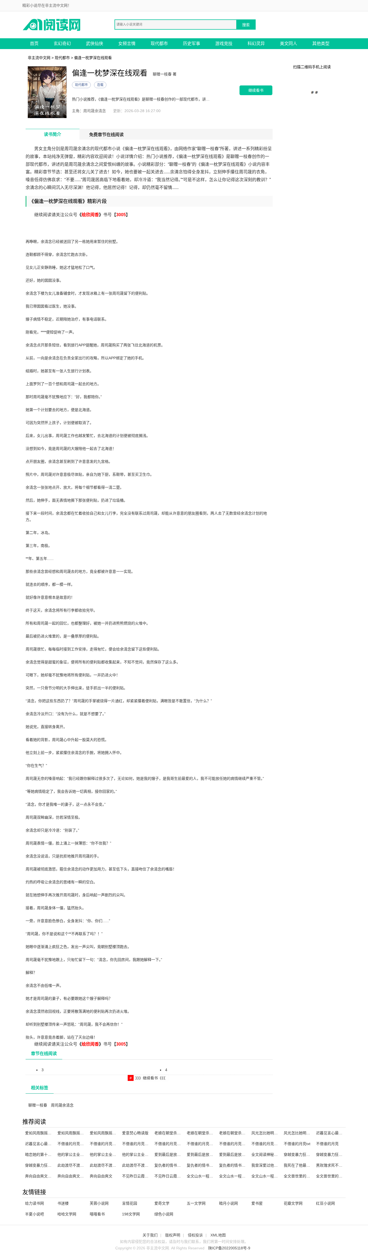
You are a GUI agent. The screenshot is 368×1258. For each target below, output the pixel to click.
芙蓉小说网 (99, 1203)
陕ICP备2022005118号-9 (229, 1248)
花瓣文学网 (293, 1203)
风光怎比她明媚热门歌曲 (272, 1133)
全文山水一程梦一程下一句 (241, 1176)
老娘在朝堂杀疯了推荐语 (240, 1133)
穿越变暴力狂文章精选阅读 (306, 1154)
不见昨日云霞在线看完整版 (177, 1176)
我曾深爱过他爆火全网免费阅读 (277, 1165)
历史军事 (191, 43)
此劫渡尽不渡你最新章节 (143, 1165)
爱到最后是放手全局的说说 (177, 1154)
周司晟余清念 (62, 1105)
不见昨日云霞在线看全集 (143, 1176)
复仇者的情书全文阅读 (173, 1165)
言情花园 (129, 1203)
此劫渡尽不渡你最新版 (76, 1165)
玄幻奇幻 (62, 43)
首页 (34, 43)
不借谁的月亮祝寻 (234, 1144)
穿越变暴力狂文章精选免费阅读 (51, 1165)
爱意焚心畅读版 (135, 1133)
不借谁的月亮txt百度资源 (175, 1144)
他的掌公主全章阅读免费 (143, 1154)
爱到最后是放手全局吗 (205, 1154)
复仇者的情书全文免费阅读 (241, 1165)
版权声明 (172, 1235)
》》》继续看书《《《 (150, 1078)
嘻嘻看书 (97, 1214)
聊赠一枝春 (37, 1105)
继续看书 (255, 90)
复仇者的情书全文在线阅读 (209, 1165)
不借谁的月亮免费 (266, 1144)
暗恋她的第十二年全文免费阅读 (51, 1154)
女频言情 (127, 43)
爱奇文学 (161, 1203)
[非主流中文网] (52, 24)
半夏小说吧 (34, 1214)
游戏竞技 (223, 43)
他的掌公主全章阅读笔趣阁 (112, 1154)
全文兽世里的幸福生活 (302, 1176)
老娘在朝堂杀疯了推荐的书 (209, 1133)
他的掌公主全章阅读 (74, 1154)
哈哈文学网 (66, 1214)
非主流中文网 (39, 58)
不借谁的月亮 (327, 1144)
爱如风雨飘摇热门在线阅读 (80, 1133)
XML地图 (218, 1235)
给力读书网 (34, 1203)
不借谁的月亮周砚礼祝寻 (110, 1144)
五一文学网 (196, 1203)
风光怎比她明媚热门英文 (304, 1133)
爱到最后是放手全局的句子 (241, 1154)
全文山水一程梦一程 (268, 1176)
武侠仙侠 (94, 43)
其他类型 (320, 43)
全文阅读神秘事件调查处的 (274, 1154)
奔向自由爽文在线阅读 (44, 1176)
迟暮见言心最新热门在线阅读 (340, 1133)
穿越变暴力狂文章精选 (335, 1154)
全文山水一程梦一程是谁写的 (211, 1176)
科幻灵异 (256, 43)
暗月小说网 (228, 1203)
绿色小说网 (163, 1214)
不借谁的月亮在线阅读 (205, 1144)
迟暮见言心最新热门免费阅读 (49, 1144)
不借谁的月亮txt (297, 1144)
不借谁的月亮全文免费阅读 (80, 1144)
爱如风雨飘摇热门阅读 (44, 1133)
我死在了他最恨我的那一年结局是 (312, 1165)
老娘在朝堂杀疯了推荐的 (175, 1133)
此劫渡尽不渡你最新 (107, 1165)
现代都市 (159, 43)
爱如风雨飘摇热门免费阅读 (112, 1133)
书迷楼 (63, 1203)
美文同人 (288, 43)
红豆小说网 (325, 1203)
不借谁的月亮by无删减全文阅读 (148, 1144)
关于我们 (150, 1235)
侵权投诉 (195, 1235)
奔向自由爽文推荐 (72, 1176)
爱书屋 (257, 1203)
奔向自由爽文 (101, 1176)
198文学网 (131, 1214)
